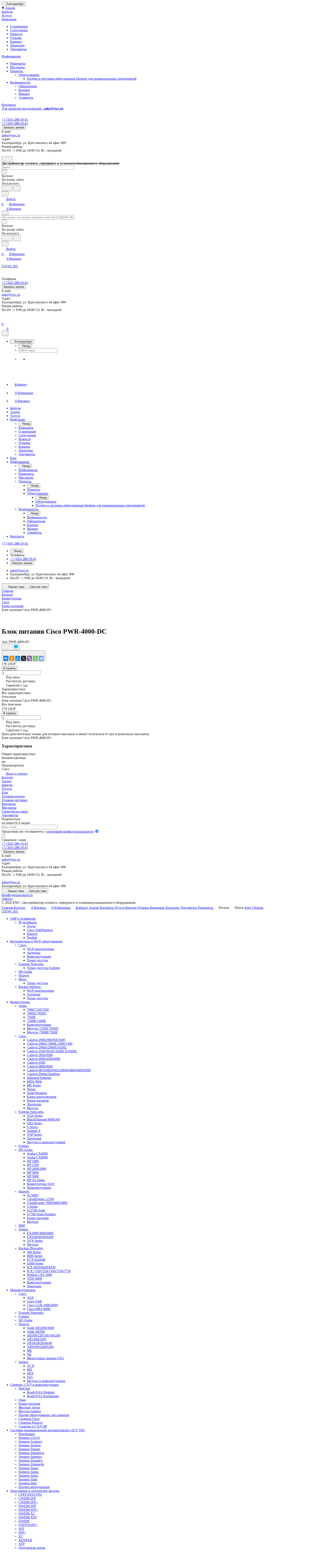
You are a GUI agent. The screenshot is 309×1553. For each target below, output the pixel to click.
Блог (5, 792)
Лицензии (17, 45)
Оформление (27, 86)
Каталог (7, 777)
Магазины (17, 67)
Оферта (7, 899)
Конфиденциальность (17, 895)
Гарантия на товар (15, 811)
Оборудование (29, 75)
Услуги (7, 788)
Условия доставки (14, 800)
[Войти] (3, 319)
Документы (18, 49)
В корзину (9, 668)
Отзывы (16, 38)
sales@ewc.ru (11, 135)
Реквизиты (18, 63)
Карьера (16, 41)
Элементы (25, 97)
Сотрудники (19, 30)
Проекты (17, 71)
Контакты (9, 804)
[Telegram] (41, 658)
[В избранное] (11, 647)
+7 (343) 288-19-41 (15, 119)
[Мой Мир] (17, 658)
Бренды (7, 785)
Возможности (20, 82)
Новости (16, 34)
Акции (7, 781)
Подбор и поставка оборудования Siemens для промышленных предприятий (81, 78)
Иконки (24, 94)
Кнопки (24, 90)
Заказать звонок (13, 127)
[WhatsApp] (35, 658)
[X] (23, 658)
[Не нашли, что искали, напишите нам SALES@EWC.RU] (17, 188)
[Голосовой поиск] (7, 188)
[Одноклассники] (11, 658)
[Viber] (29, 658)
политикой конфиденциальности (70, 831)
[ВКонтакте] (5, 658)
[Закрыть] (5, 333)
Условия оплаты (13, 796)
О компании (19, 26)
